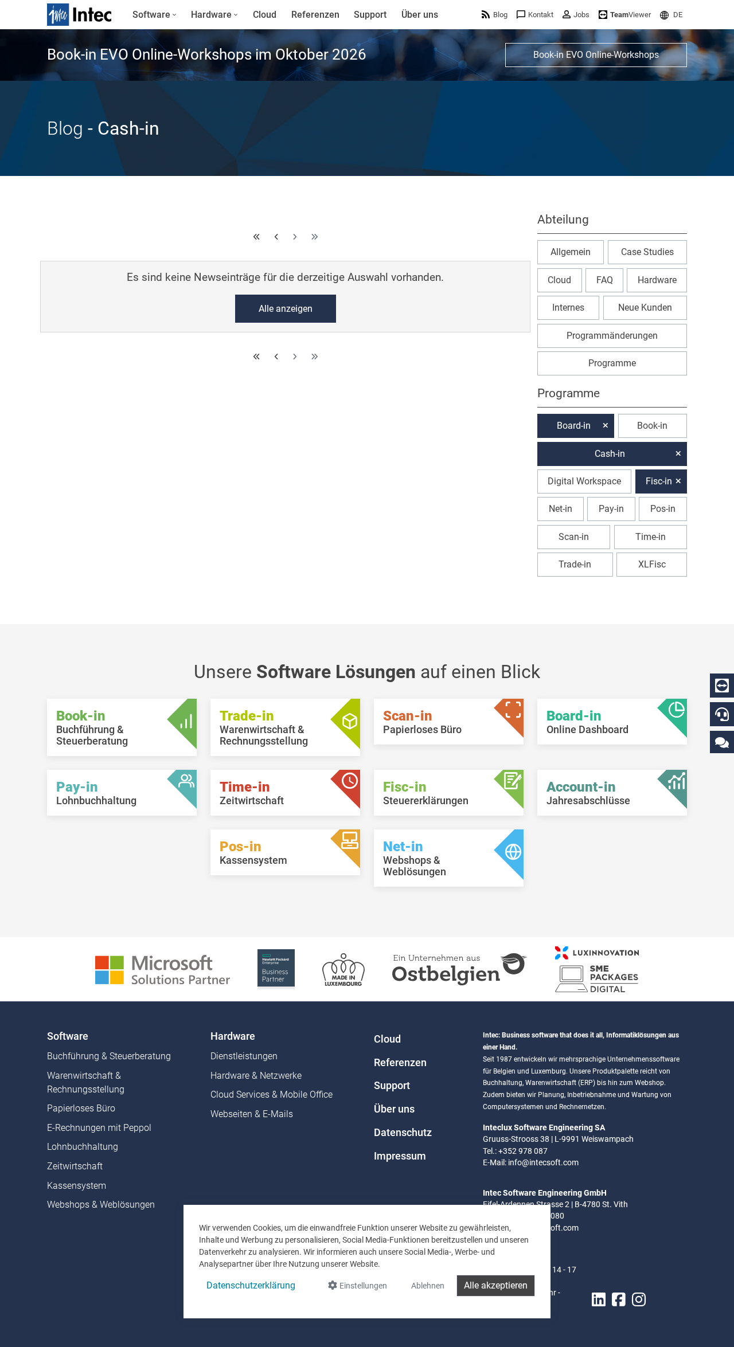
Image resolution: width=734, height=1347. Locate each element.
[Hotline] (722, 714)
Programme (612, 363)
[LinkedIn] (599, 1299)
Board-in (574, 425)
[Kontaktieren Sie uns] (722, 742)
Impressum (400, 1156)
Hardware (657, 280)
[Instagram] (639, 1299)
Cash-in (610, 453)
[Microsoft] (162, 968)
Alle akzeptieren (496, 1285)
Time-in (650, 536)
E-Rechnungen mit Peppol (99, 1127)
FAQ (604, 280)
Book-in (652, 425)
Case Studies (647, 251)
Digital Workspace (584, 481)
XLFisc (652, 564)
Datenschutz (403, 1132)
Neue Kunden (645, 307)
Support (392, 1085)
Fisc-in (659, 481)
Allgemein (570, 251)
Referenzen (400, 1062)
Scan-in (574, 536)
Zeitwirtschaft (75, 1166)
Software (67, 1036)
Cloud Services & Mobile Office (271, 1094)
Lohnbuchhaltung (82, 1146)
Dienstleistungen (244, 1056)
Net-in (560, 508)
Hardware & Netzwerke (256, 1075)
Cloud (559, 280)
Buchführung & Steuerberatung (109, 1056)
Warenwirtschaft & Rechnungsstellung (85, 1082)
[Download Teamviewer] (722, 686)
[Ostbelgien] (460, 968)
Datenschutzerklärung (250, 1285)
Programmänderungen (612, 335)
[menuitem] (154, 14)
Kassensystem (76, 1185)
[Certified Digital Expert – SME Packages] (597, 968)
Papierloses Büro (81, 1108)
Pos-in (663, 508)
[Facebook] (619, 1299)
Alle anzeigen (286, 308)
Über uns (394, 1109)
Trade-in (575, 564)
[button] (671, 14)
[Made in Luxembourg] (343, 968)
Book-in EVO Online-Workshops (596, 54)
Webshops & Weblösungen (101, 1204)
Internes (568, 307)
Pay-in (611, 508)
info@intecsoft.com (543, 1162)
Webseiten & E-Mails (251, 1114)
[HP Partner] (276, 968)
